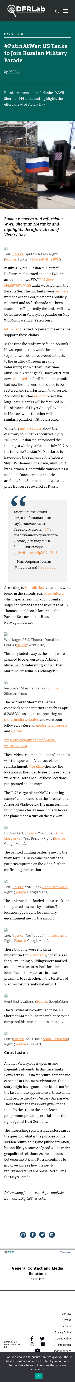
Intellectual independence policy (62, 1351)
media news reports (51, 725)
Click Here (37, 1279)
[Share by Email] (23, 1235)
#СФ (45, 529)
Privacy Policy (63, 1332)
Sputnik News (35, 588)
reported (20, 379)
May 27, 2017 (47, 567)
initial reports (31, 428)
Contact (66, 1313)
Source (18, 254)
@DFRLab (11, 329)
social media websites (21, 720)
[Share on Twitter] (42, 1235)
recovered (63, 291)
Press (67, 1320)
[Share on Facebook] (33, 1235)
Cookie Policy (63, 1338)
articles (17, 731)
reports (40, 396)
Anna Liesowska (55, 887)
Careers (66, 1326)
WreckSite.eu (53, 593)
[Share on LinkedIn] (52, 1235)
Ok (38, 1375)
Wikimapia (37, 955)
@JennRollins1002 (46, 259)
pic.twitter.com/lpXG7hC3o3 (35, 553)
